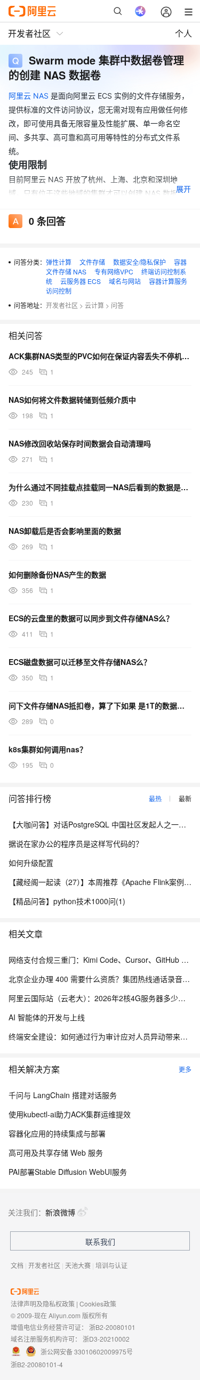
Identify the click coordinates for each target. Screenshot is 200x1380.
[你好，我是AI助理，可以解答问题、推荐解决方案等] (140, 11)
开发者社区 (62, 305)
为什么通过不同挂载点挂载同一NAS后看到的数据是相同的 (100, 487)
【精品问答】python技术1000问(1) (67, 901)
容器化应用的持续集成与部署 (57, 1133)
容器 (180, 261)
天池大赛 (78, 1265)
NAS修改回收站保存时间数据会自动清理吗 (80, 443)
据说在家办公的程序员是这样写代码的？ (76, 843)
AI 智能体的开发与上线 (47, 1017)
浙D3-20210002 (106, 1338)
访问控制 (58, 290)
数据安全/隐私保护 (139, 261)
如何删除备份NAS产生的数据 (57, 574)
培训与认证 (111, 1265)
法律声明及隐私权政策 (43, 1303)
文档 (17, 1265)
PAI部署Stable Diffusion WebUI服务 (68, 1171)
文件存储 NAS (66, 271)
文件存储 (92, 261)
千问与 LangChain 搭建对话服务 (63, 1095)
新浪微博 (60, 1212)
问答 (117, 305)
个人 (183, 33)
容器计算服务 (168, 281)
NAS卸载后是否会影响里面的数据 (65, 530)
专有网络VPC (113, 271)
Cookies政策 (97, 1303)
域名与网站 (125, 281)
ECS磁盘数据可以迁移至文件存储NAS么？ (80, 661)
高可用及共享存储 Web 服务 (56, 1152)
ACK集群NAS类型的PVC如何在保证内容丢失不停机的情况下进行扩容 (100, 356)
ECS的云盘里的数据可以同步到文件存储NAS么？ (91, 618)
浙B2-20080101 (112, 1327)
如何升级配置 (31, 862)
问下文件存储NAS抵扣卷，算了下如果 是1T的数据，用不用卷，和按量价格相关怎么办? (100, 705)
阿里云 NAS (29, 95)
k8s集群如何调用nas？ (48, 749)
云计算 (94, 305)
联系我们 (100, 1241)
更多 (185, 1069)
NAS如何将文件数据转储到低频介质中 (72, 399)
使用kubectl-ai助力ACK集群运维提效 (70, 1114)
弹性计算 (58, 261)
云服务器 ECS (80, 281)
